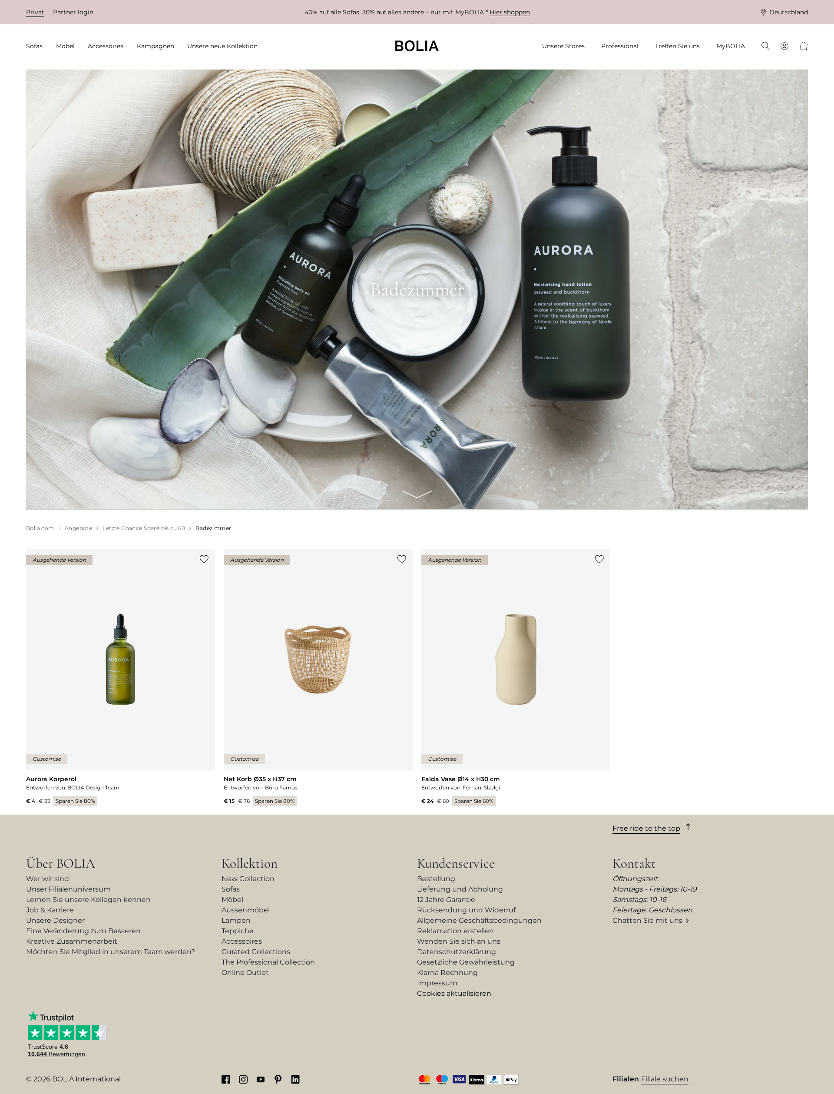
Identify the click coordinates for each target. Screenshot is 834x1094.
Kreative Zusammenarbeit (71, 941)
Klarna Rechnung (447, 972)
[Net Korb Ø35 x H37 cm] (318, 677)
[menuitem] (37, 46)
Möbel (232, 899)
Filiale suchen (664, 1079)
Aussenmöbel (246, 910)
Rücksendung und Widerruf (466, 910)
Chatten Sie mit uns (647, 920)
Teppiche (238, 931)
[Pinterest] (278, 1079)
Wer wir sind (47, 879)
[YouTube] (260, 1079)
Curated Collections (256, 952)
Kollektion (250, 863)
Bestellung (436, 879)
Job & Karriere (50, 910)
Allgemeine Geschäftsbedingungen (479, 920)
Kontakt (634, 863)
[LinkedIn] (295, 1079)
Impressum (437, 983)
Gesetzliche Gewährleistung (466, 962)
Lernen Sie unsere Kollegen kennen (88, 899)
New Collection (248, 879)
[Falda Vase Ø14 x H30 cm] (515, 677)
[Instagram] (243, 1079)
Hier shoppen (510, 12)
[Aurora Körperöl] (120, 677)
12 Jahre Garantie (446, 899)
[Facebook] (226, 1079)
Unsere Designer (55, 920)
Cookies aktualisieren (454, 993)
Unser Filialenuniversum (68, 889)
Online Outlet (245, 972)
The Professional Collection (268, 962)
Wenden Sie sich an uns (458, 941)
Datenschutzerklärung (456, 952)
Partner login (73, 12)
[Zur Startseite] (417, 45)
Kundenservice (456, 863)
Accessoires (242, 941)
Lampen (236, 920)
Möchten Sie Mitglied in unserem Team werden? (110, 952)
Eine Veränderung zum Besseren (83, 931)
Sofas (231, 889)
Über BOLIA (60, 863)
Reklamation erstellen (455, 931)
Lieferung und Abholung (460, 889)
